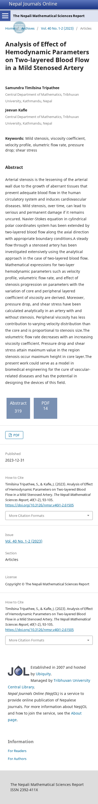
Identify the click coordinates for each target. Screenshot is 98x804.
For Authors (17, 758)
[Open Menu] (5, 15)
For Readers (17, 750)
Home (10, 28)
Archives (27, 28)
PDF (16, 435)
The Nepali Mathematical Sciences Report (49, 15)
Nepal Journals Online (33, 4)
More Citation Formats (26, 515)
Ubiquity (43, 673)
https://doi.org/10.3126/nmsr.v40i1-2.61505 (39, 505)
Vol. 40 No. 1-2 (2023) (57, 28)
